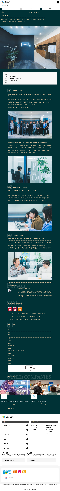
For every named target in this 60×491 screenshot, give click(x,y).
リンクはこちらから (11, 355)
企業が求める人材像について (11, 80)
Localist (34, 431)
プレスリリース (35, 427)
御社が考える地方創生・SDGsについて (13, 78)
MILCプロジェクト (36, 429)
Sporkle (34, 438)
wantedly (10, 360)
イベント (34, 433)
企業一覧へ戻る (11, 408)
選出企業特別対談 (49, 429)
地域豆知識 (35, 436)
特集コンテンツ (35, 425)
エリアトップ (11, 8)
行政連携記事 (48, 427)
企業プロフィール (8, 82)
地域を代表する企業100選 (51, 425)
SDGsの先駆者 (49, 431)
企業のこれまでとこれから (10, 76)
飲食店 (47, 433)
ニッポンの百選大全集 (50, 436)
